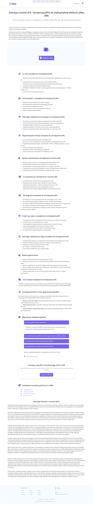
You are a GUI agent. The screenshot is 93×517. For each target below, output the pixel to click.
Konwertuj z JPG (28, 395)
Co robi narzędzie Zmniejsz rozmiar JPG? (46, 322)
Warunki (46, 499)
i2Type (31, 494)
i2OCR (43, 1)
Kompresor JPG (28, 389)
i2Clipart (39, 492)
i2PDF (34, 1)
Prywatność (41, 499)
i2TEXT (47, 1)
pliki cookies (51, 499)
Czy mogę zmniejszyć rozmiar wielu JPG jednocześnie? (46, 346)
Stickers (39, 494)
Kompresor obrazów (29, 393)
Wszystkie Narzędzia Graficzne (61, 494)
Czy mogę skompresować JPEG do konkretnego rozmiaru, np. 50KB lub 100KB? (46, 336)
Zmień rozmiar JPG (28, 391)
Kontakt (56, 492)
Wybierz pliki (48, 58)
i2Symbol (31, 492)
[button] (77, 3)
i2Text (23, 492)
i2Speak (23, 494)
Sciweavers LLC (50, 501)
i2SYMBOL (52, 1)
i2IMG (38, 1)
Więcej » (58, 1)
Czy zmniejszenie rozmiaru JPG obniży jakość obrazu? (46, 341)
